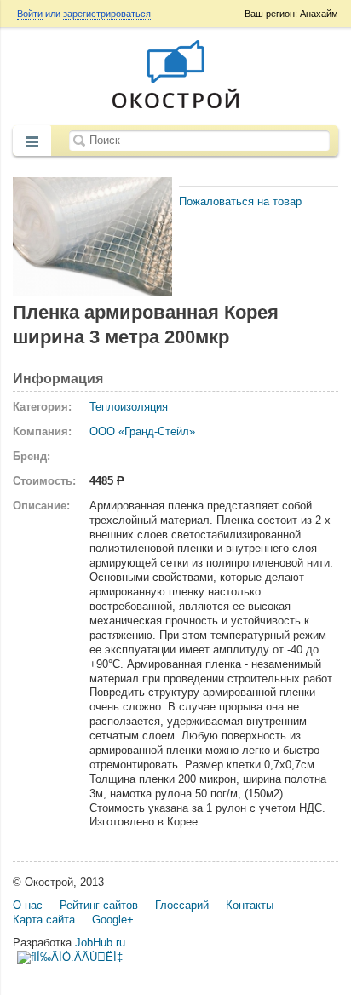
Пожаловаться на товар (240, 201)
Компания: (42, 431)
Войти (30, 14)
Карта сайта (44, 919)
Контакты (249, 905)
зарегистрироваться (107, 14)
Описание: (41, 505)
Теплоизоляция (128, 406)
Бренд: (31, 456)
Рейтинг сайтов (99, 905)
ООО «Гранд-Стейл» (142, 431)
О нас (28, 905)
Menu (32, 142)
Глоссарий (182, 905)
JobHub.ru (100, 942)
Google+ (113, 919)
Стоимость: (44, 480)
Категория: (42, 406)
